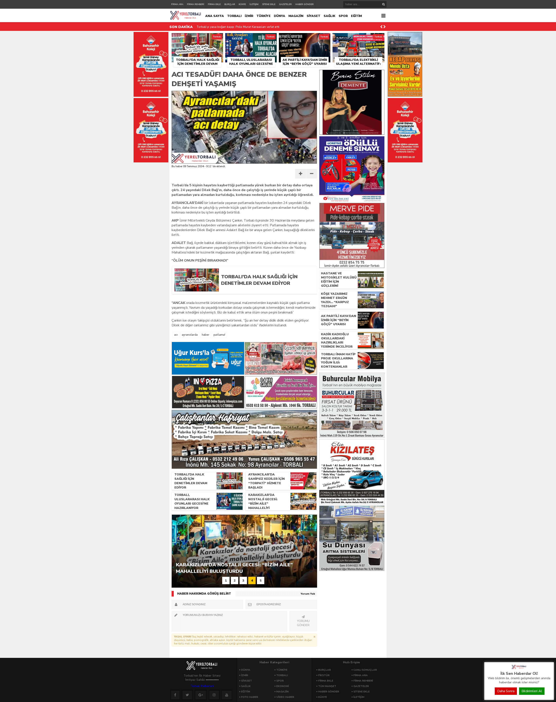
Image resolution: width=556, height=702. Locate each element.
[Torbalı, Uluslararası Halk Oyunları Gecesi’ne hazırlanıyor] (251, 38)
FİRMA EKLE (214, 4)
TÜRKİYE (263, 16)
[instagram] (214, 695)
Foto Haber (249, 697)
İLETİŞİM (254, 4)
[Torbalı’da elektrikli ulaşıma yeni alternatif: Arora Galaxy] (358, 38)
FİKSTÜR (323, 675)
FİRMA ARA (177, 4)
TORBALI (234, 16)
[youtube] (227, 695)
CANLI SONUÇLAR (365, 670)
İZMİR (249, 16)
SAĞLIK (329, 16)
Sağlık (246, 686)
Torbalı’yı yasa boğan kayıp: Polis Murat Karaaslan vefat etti (238, 27)
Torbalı (282, 675)
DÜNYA (279, 16)
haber (205, 335)
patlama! (219, 335)
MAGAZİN (295, 16)
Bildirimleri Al (531, 691)
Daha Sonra (506, 691)
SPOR (343, 16)
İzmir (244, 675)
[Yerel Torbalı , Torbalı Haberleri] (519, 668)
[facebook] (175, 695)
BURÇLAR (229, 4)
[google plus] (201, 695)
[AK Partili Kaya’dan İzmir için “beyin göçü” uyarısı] (304, 38)
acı (176, 335)
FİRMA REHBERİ (195, 4)
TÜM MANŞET (327, 686)
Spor (280, 680)
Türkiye (281, 670)
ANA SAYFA (214, 16)
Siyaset (246, 680)
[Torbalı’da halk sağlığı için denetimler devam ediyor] (197, 38)
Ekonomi (282, 686)
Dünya (245, 670)
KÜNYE (242, 4)
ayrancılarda (190, 335)
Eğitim (245, 691)
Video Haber (285, 697)
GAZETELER (285, 4)
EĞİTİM (356, 16)
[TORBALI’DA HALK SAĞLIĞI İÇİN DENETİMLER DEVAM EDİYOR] (265, 290)
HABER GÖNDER (304, 4)
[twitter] (187, 695)
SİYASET (313, 16)
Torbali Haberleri (202, 686)
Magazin (282, 691)
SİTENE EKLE (268, 4)
